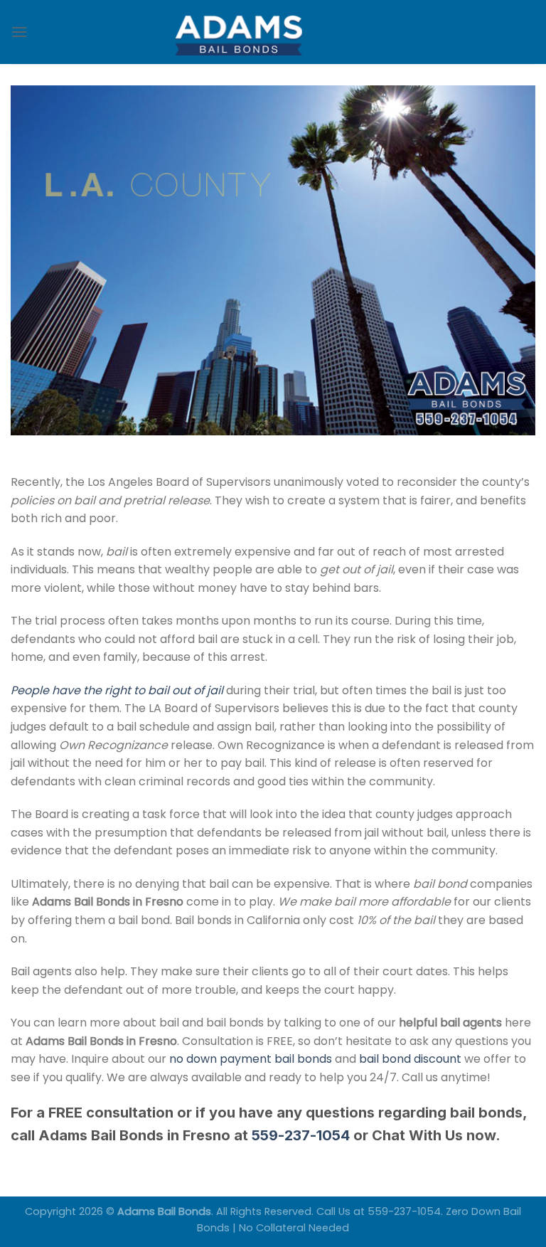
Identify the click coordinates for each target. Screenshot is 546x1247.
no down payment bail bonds (250, 1059)
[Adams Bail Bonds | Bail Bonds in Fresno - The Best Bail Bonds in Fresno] (273, 32)
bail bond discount (410, 1059)
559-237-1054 (301, 1135)
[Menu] (19, 31)
